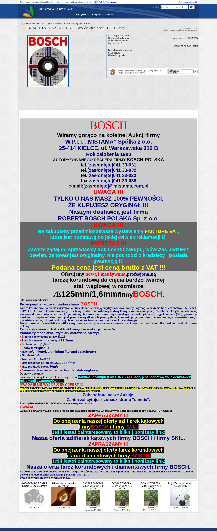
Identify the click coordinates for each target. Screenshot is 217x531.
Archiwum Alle (32, 23)
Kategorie (96, 15)
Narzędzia (58, 23)
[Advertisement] (148, 62)
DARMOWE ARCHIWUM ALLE (55, 9)
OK (95, 2)
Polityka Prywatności (107, 2)
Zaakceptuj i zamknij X (188, 2)
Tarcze (87, 23)
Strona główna (80, 15)
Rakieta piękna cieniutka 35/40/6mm (64, 484)
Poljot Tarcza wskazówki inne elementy (180, 484)
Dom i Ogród (46, 23)
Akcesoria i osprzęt (73, 23)
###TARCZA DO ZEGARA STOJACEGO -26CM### (34, 484)
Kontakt (109, 15)
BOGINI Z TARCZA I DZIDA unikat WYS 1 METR (92, 486)
